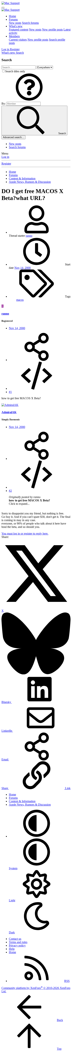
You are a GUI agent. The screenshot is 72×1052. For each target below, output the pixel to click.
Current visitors (18, 39)
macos (20, 299)
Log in (5, 156)
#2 (10, 490)
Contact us (15, 938)
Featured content (18, 29)
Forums (13, 19)
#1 (10, 391)
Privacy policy (17, 945)
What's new (16, 26)
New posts (15, 22)
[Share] (36, 359)
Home (12, 16)
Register (6, 163)
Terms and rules (18, 942)
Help (12, 948)
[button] (29, 100)
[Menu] (2, 7)
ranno (29, 235)
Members (14, 36)
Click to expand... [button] (19, 503)
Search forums (30, 22)
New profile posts (52, 29)
